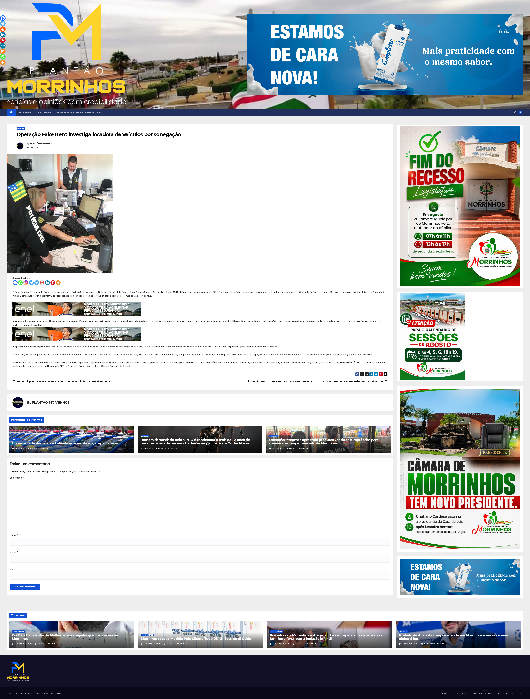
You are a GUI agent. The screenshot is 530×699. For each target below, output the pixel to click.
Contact (488, 693)
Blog (480, 693)
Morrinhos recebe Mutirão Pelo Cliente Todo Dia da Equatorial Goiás (196, 639)
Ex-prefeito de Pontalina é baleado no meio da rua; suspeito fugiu (65, 443)
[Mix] (3, 51)
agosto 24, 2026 (23, 644)
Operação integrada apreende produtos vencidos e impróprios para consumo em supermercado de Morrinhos (323, 441)
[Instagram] (25, 282)
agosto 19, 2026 (410, 644)
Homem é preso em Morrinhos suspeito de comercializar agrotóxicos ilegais (64, 381)
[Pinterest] (52, 282)
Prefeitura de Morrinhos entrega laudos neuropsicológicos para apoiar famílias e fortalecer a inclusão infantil (327, 637)
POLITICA (403, 631)
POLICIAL (20, 128)
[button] (515, 112)
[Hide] (1, 68)
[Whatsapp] (20, 282)
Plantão (506, 693)
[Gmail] (42, 282)
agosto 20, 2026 (281, 644)
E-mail (14, 552)
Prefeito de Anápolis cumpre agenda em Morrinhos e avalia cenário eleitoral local (453, 637)
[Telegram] (31, 282)
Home (444, 693)
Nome (14, 535)
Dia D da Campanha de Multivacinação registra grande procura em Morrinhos (65, 637)
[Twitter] (36, 282)
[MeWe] (3, 46)
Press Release (18, 631)
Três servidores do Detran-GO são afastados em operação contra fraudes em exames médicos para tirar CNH (314, 381)
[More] (58, 282)
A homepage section (459, 693)
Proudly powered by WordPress (21, 693)
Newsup (46, 693)
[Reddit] (3, 29)
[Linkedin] (47, 282)
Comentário (17, 477)
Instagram (44, 112)
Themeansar (58, 693)
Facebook (25, 112)
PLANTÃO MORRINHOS (41, 143)
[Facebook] (15, 282)
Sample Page (517, 693)
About (473, 693)
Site (12, 569)
